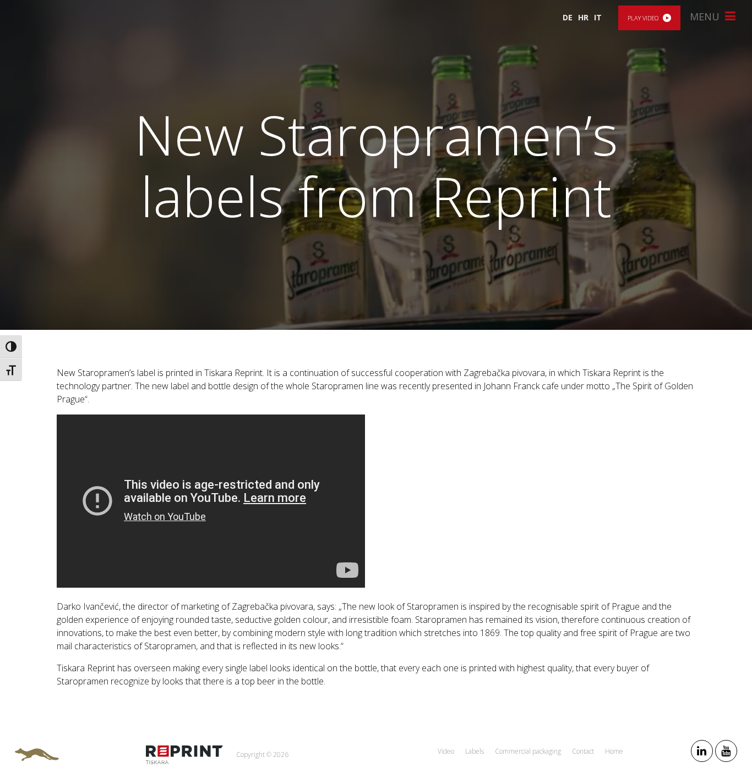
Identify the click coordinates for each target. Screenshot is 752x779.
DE (568, 17)
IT (598, 17)
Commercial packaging (528, 751)
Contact (583, 751)
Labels (474, 751)
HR (583, 17)
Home (614, 751)
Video (446, 751)
